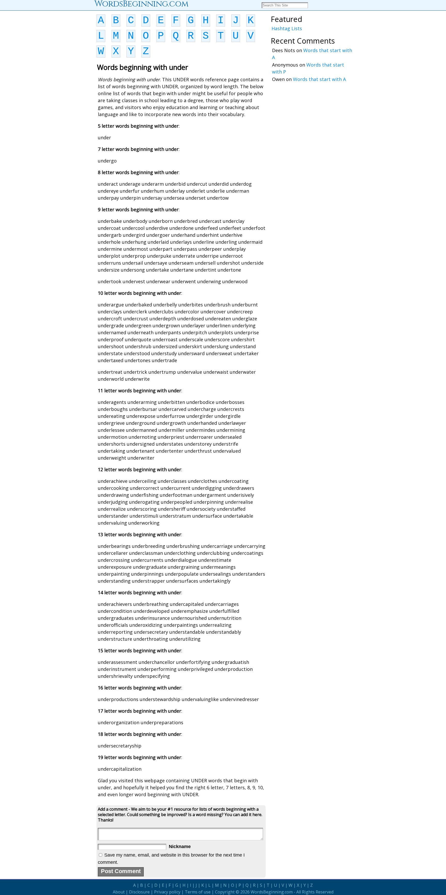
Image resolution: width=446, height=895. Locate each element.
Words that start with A (319, 79)
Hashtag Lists (287, 28)
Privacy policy (167, 892)
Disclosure (139, 892)
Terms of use (198, 892)
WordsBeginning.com (272, 892)
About (119, 892)
